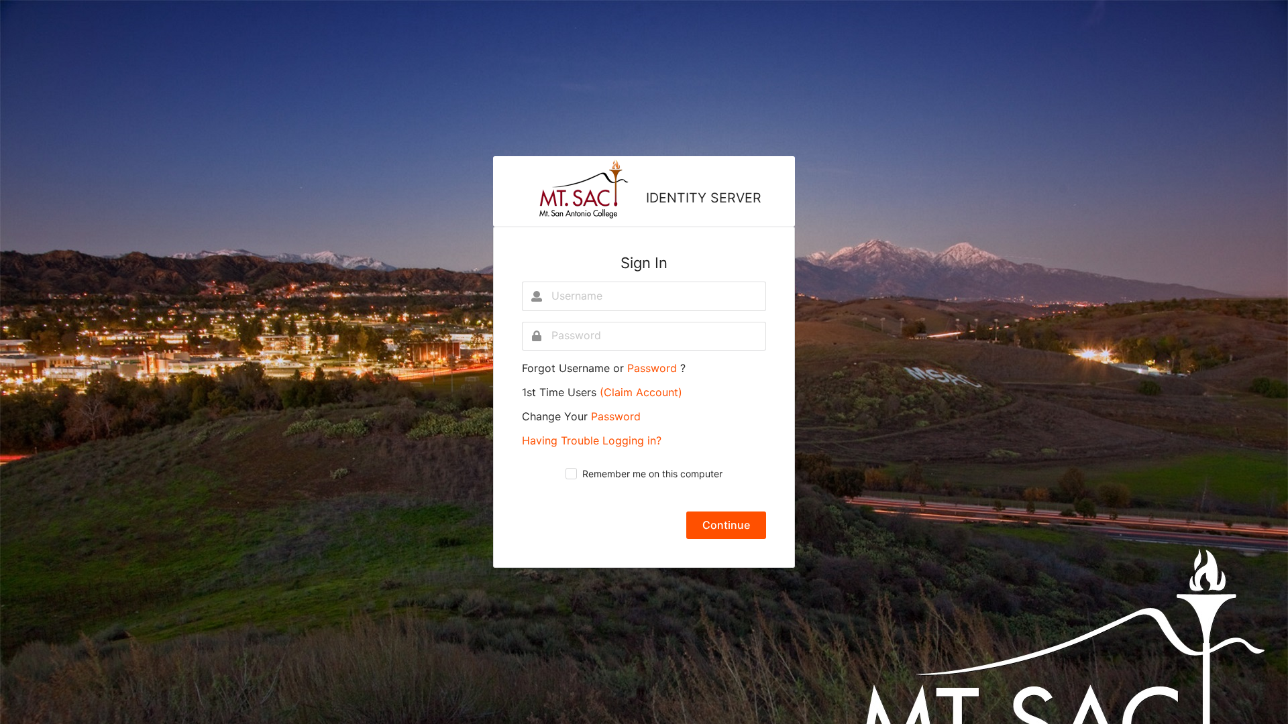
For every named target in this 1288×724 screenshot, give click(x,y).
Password (653, 368)
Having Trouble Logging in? (591, 440)
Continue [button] (726, 525)
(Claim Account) (641, 392)
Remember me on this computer (652, 473)
